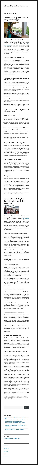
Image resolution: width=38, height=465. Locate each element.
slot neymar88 (26, 218)
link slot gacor (6, 456)
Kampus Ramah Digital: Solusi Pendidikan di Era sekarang (14, 201)
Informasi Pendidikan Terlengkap (16, 6)
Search (5, 405)
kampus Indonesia (20, 396)
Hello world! (17, 438)
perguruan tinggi (13, 193)
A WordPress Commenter (9, 438)
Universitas (14, 396)
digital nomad (18, 192)
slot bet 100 (6, 445)
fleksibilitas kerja (23, 192)
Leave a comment (20, 193)
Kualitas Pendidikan (13, 397)
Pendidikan (13, 192)
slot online (6, 451)
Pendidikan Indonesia (20, 397)
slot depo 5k (6, 448)
